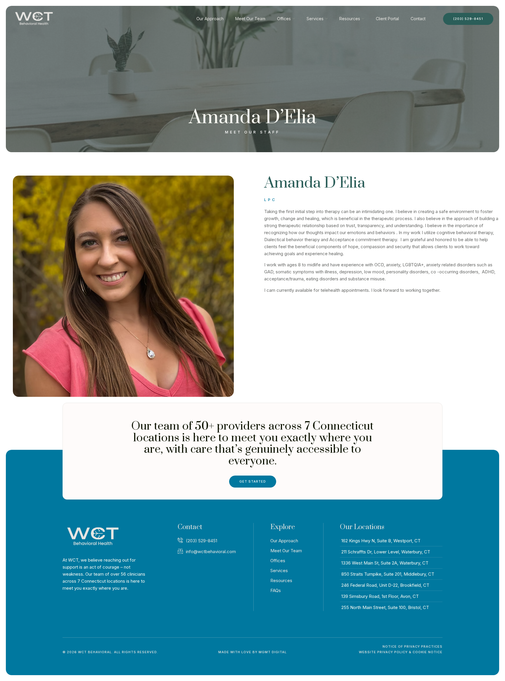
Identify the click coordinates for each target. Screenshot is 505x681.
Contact (418, 18)
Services (315, 18)
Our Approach (210, 18)
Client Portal (387, 18)
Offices (284, 18)
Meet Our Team (250, 18)
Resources (349, 18)
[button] (110, 652)
